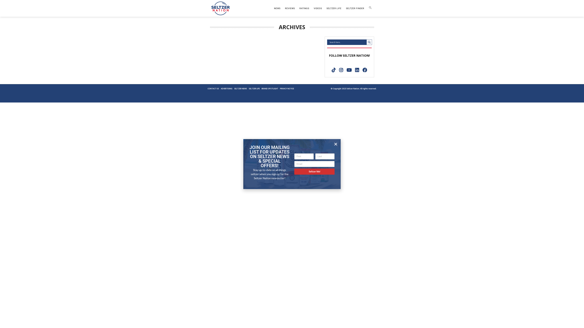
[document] (292, 164)
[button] (336, 144)
